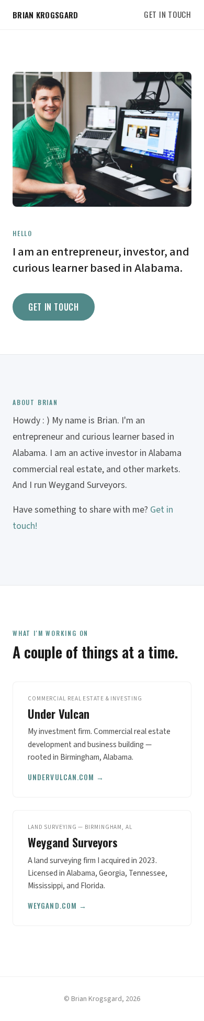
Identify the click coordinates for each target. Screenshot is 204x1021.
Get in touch (53, 307)
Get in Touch (167, 14)
